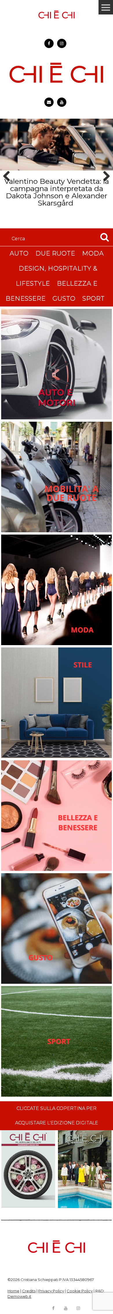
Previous (8, 186)
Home (13, 1291)
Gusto (63, 298)
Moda (93, 253)
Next (104, 186)
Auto (19, 253)
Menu (106, 7)
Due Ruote (55, 253)
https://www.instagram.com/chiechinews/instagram (61, 43)
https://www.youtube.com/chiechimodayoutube (61, 102)
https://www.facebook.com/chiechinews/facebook (49, 43)
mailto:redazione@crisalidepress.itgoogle (49, 102)
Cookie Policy (80, 1291)
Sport (93, 298)
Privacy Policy (51, 1291)
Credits (29, 1291)
